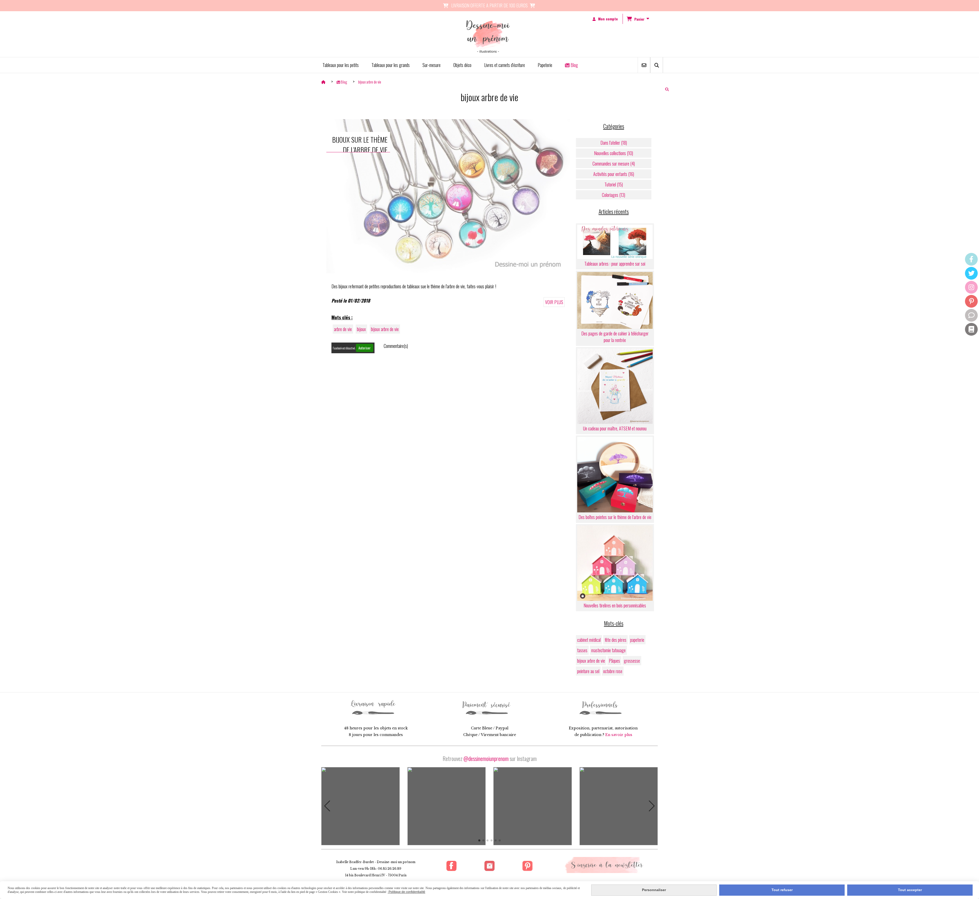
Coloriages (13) (613, 195)
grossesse (632, 660)
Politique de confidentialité (406, 892)
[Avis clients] (971, 315)
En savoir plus (618, 734)
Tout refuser (782, 890)
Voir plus (554, 302)
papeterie (637, 639)
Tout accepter (910, 890)
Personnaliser (654, 890)
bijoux (361, 329)
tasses (582, 650)
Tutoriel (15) (613, 184)
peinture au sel (588, 671)
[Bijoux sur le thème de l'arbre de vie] (448, 195)
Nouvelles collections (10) (613, 153)
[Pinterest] (971, 301)
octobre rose (612, 671)
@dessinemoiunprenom (486, 758)
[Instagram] (971, 287)
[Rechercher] (657, 65)
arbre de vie (343, 329)
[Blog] (971, 329)
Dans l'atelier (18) (613, 142)
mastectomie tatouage (608, 650)
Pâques (614, 660)
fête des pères (615, 639)
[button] (327, 806)
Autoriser (364, 347)
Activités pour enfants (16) (613, 174)
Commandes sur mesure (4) (613, 163)
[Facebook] (971, 259)
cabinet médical (589, 639)
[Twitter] (971, 273)
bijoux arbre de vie (385, 329)
